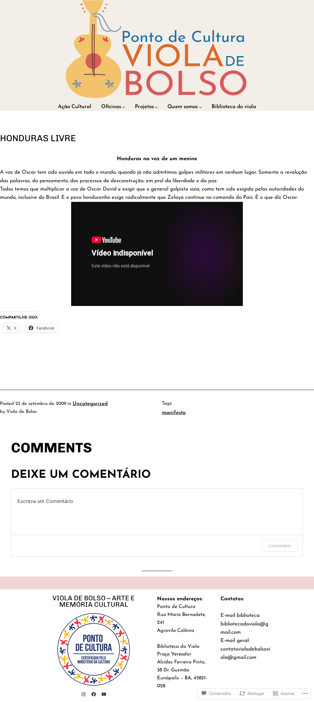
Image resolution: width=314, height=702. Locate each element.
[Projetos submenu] (156, 107)
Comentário (279, 545)
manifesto (174, 412)
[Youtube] (103, 694)
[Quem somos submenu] (200, 107)
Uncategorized (90, 403)
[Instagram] (83, 694)
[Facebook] (93, 694)
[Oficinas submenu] (123, 107)
